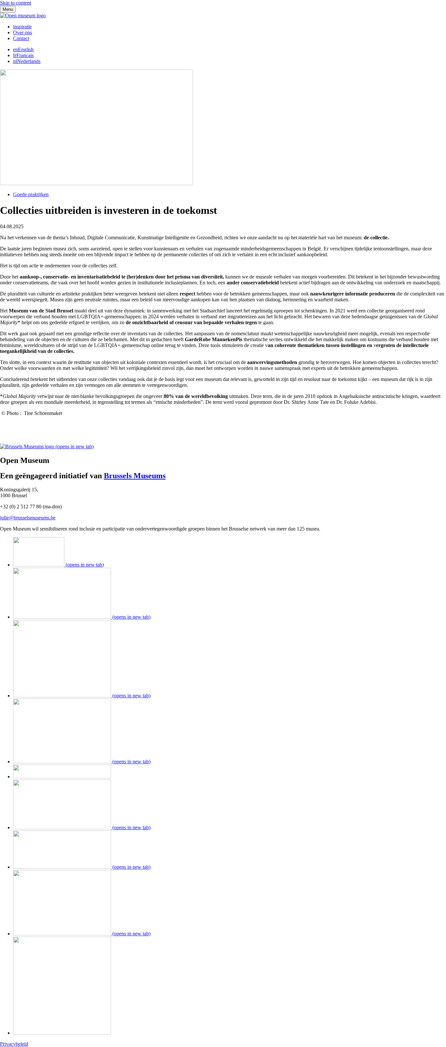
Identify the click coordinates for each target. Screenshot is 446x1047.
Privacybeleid (14, 1044)
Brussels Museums (135, 475)
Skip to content (15, 3)
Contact (21, 38)
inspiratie (22, 26)
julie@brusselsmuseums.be (28, 517)
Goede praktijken (31, 194)
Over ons (22, 32)
